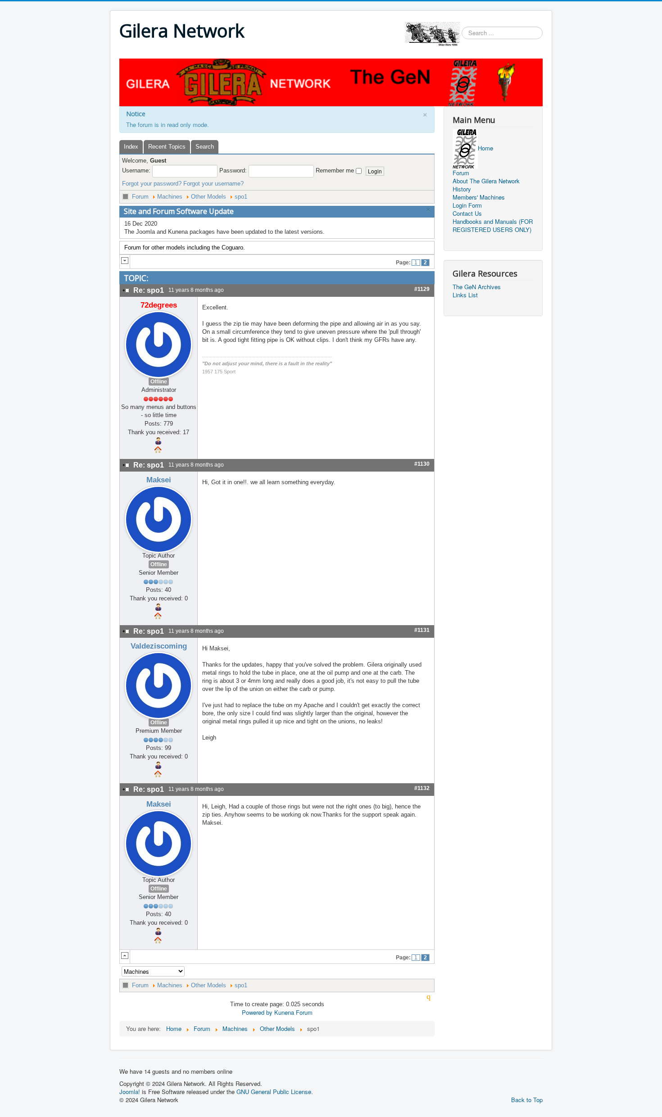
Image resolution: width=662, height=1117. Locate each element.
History (462, 189)
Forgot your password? (151, 183)
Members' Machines (479, 197)
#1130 (422, 464)
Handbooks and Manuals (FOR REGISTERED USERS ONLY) (493, 226)
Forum (140, 196)
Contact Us (467, 213)
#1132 (422, 788)
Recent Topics (167, 146)
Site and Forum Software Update (179, 211)
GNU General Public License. (274, 1091)
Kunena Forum (293, 1012)
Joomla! (129, 1091)
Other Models (208, 196)
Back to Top (527, 1099)
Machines (169, 196)
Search (204, 146)
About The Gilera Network (486, 181)
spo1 (241, 196)
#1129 (422, 289)
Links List (465, 295)
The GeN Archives (477, 287)
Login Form (467, 205)
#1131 (422, 630)
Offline (158, 381)
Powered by (257, 1012)
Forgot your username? (213, 183)
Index (131, 146)
